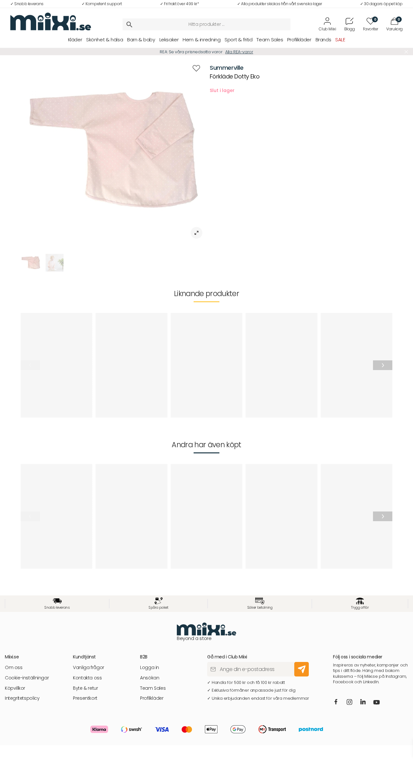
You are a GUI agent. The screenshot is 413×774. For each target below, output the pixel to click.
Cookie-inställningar (27, 678)
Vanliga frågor (88, 667)
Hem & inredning (201, 39)
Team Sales (270, 39)
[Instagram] (350, 702)
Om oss (14, 667)
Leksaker (169, 39)
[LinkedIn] (363, 702)
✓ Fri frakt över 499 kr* (179, 3)
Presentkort (85, 698)
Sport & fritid (239, 39)
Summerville (227, 68)
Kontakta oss (87, 678)
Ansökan (149, 678)
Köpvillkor (15, 688)
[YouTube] (377, 703)
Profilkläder (299, 39)
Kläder (75, 39)
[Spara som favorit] (196, 68)
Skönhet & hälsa (104, 39)
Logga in (149, 667)
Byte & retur (85, 688)
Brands (323, 39)
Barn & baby (141, 39)
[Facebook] (336, 702)
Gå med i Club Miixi (244, 52)
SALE (340, 39)
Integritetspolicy (22, 698)
